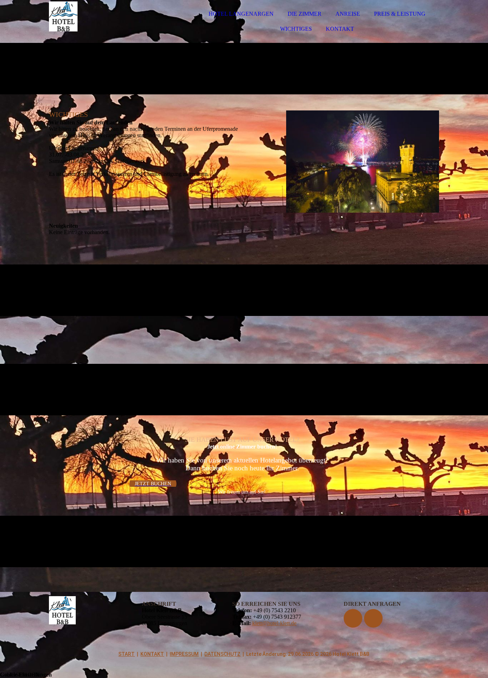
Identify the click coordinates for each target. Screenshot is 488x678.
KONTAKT (340, 29)
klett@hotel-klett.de (274, 623)
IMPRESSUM (184, 654)
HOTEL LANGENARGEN (241, 14)
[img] (111, 25)
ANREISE (347, 14)
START (126, 654)
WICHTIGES (296, 29)
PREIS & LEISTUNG (399, 14)
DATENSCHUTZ (222, 654)
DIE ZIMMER (305, 14)
